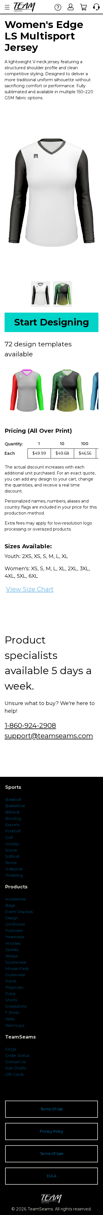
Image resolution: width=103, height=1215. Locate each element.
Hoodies (12, 943)
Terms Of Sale (51, 1154)
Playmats (14, 987)
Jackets (12, 949)
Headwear (15, 936)
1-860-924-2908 (30, 725)
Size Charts (15, 1068)
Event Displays (19, 911)
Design (11, 917)
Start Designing (51, 322)
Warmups (14, 1025)
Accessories (15, 899)
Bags (10, 905)
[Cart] (83, 7)
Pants (10, 981)
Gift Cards (14, 1074)
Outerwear (15, 974)
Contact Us (15, 1061)
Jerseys (11, 955)
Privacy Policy (51, 1131)
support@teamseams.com (49, 736)
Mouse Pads (17, 968)
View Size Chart (30, 589)
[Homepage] (24, 7)
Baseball (13, 799)
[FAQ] (58, 7)
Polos (10, 993)
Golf (9, 837)
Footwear (14, 930)
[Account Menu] (7, 7)
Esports (12, 824)
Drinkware (15, 924)
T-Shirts (12, 1012)
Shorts (11, 999)
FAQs (10, 1049)
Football (13, 830)
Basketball (15, 805)
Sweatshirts (16, 1006)
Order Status (17, 1055)
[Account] (70, 7)
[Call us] (95, 7)
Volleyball (14, 868)
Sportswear (16, 962)
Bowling (13, 818)
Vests (10, 1018)
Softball (12, 856)
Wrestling (14, 875)
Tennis (11, 862)
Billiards (12, 812)
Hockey (12, 843)
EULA (51, 1176)
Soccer (11, 850)
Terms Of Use (51, 1109)
